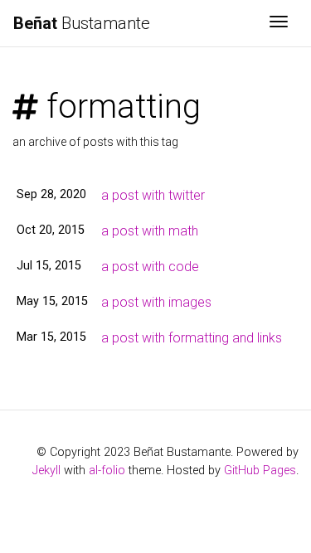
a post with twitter (153, 195)
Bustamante (81, 23)
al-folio (107, 470)
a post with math (149, 231)
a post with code (150, 266)
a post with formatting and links (191, 338)
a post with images (156, 302)
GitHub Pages (260, 470)
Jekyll (46, 470)
